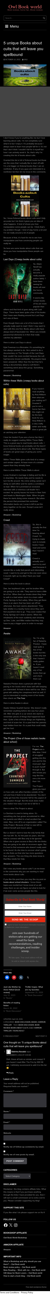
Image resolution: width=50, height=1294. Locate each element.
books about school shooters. (16, 882)
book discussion (26, 1025)
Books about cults (19, 1028)
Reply (11, 1073)
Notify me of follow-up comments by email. (23, 1147)
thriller (7, 1031)
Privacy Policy (27, 1292)
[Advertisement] (25, 111)
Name (6, 1111)
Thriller (7, 1025)
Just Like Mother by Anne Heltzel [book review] (12, 990)
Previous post (12, 1036)
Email (6, 1122)
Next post (40, 1036)
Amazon (7, 375)
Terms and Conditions (9, 1292)
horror (38, 1028)
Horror (42, 1022)
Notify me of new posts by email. (18, 1154)
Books (34, 1022)
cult (31, 1028)
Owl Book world (25, 6)
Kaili (26, 60)
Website (7, 1133)
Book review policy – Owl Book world (19, 1267)
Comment (8, 1091)
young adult (18, 1031)
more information (21, 927)
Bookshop (16, 375)
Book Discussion (23, 1022)
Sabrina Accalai (18, 1051)
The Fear (21, 698)
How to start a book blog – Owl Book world (22, 1276)
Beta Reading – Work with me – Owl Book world (24, 1270)
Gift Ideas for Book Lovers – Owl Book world (22, 1273)
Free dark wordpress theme (36, 1287)
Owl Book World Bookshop (15, 1238)
